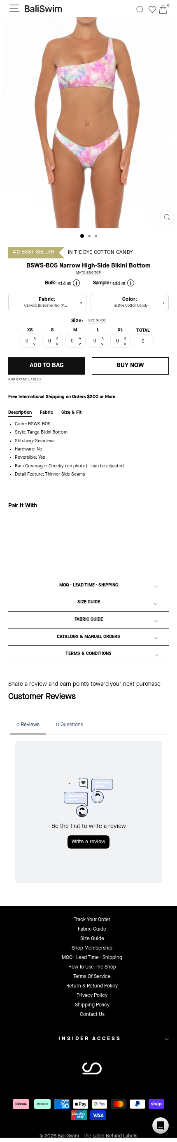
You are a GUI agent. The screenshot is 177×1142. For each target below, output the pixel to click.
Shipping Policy (92, 1005)
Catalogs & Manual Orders (88, 637)
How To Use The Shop (92, 967)
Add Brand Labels (24, 379)
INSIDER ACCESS (89, 1038)
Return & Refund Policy (92, 986)
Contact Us (92, 1014)
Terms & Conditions (88, 654)
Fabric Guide (89, 619)
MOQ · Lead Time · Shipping (88, 585)
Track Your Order (92, 919)
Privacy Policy (92, 995)
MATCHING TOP (88, 272)
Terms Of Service (92, 976)
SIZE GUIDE (97, 320)
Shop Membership (92, 948)
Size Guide (88, 602)
